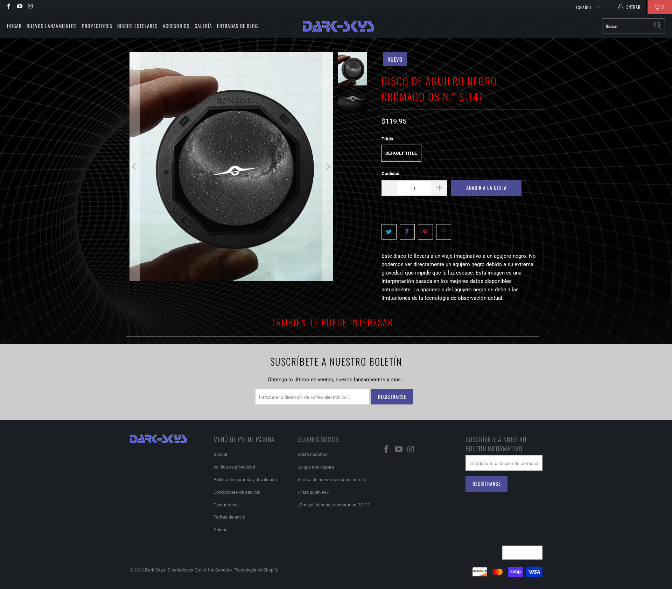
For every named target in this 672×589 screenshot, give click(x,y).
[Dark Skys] (338, 26)
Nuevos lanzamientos (52, 25)
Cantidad (390, 173)
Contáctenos (226, 504)
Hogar (14, 25)
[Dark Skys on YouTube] (19, 7)
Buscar (220, 454)
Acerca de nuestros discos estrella (332, 479)
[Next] (327, 166)
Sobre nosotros (313, 454)
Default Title (401, 153)
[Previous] (134, 166)
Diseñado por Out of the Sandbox (199, 570)
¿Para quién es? (313, 492)
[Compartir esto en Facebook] (407, 232)
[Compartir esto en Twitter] (389, 232)
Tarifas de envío (229, 517)
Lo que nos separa (316, 467)
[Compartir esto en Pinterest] (425, 232)
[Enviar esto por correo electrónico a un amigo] (443, 232)
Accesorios (176, 25)
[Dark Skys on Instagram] (30, 7)
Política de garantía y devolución (245, 479)
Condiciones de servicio (237, 492)
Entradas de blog (237, 25)
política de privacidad (234, 467)
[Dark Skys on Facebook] (8, 7)
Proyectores (97, 25)
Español (584, 7)
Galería (203, 25)
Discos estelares (137, 25)
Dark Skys (155, 570)
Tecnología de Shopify (256, 570)
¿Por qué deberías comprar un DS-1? (333, 504)
